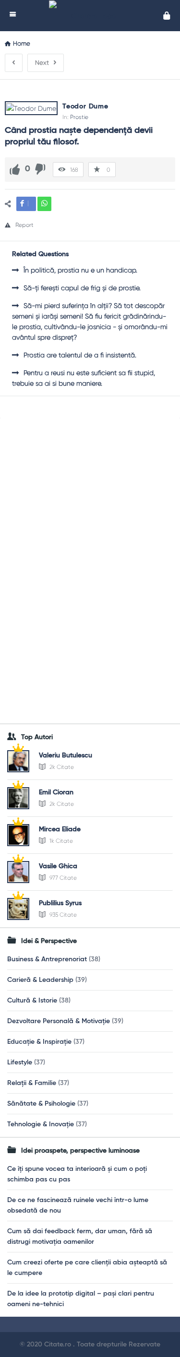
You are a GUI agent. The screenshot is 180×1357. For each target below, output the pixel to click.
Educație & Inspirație (39, 1041)
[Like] (15, 169)
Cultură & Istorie (32, 1000)
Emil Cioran (56, 792)
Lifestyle (19, 1062)
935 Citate (62, 914)
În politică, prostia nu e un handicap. (80, 270)
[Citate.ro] (92, 15)
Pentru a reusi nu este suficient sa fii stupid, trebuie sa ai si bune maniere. (83, 378)
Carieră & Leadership (40, 980)
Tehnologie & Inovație (40, 1124)
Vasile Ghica (58, 866)
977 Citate (62, 877)
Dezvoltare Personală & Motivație (58, 1021)
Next (42, 62)
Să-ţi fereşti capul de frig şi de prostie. (82, 288)
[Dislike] (40, 169)
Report (24, 225)
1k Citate (60, 841)
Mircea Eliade (60, 829)
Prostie (79, 117)
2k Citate (61, 767)
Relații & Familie (31, 1083)
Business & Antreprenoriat (47, 959)
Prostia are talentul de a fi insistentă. (80, 355)
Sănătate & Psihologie (41, 1103)
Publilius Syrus (60, 903)
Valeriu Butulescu (65, 755)
